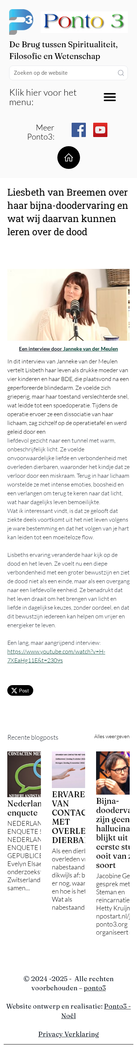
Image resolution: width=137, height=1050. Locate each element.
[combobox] (68, 73)
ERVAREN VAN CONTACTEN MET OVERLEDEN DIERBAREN (78, 817)
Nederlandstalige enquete (39, 808)
